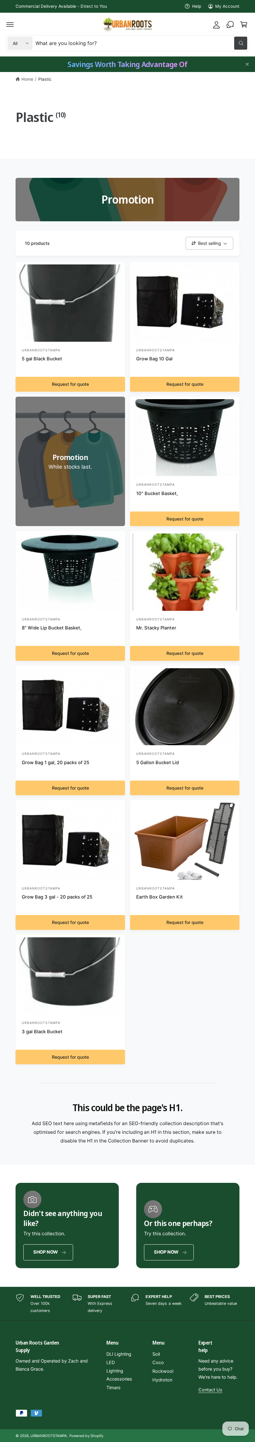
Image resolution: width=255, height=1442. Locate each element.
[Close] (247, 64)
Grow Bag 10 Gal (154, 359)
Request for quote (70, 384)
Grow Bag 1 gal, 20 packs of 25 (55, 762)
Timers (113, 1387)
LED (110, 1362)
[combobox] (141, 43)
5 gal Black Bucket (42, 359)
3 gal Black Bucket (42, 1031)
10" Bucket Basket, (157, 493)
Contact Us (210, 1390)
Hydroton (162, 1380)
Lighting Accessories (119, 1375)
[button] (10, 24)
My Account (227, 6)
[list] (127, 1303)
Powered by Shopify (86, 1436)
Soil (156, 1354)
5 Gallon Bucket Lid (157, 762)
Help (196, 6)
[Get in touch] (230, 24)
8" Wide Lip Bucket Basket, (51, 628)
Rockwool (162, 1371)
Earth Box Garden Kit (159, 897)
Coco (158, 1362)
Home (27, 79)
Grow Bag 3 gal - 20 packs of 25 (57, 897)
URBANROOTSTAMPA (48, 1436)
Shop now (45, 1252)
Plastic (45, 79)
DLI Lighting (118, 1354)
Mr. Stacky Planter (156, 628)
